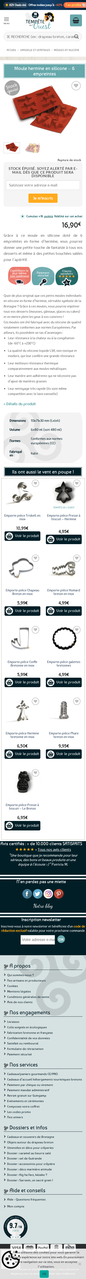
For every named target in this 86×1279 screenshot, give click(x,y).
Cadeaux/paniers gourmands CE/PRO (32, 1074)
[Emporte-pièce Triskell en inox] (22, 492)
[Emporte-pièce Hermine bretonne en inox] (22, 710)
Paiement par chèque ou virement (30, 1085)
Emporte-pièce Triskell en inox (22, 517)
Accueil (11, 49)
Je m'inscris (43, 198)
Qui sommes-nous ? (20, 975)
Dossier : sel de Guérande (24, 1158)
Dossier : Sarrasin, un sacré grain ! (30, 1180)
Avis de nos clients (19, 1002)
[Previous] (11, 109)
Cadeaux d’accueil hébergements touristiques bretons (44, 1079)
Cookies (12, 986)
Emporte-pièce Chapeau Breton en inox (22, 591)
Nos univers (15, 1117)
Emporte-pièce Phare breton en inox (64, 734)
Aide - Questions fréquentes (26, 1199)
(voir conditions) (19, 275)
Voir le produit (27, 535)
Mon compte (15, 1206)
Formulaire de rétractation (25, 1049)
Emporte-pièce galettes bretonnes (63, 663)
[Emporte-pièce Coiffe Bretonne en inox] (22, 638)
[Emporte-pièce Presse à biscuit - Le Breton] (22, 781)
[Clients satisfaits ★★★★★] (66, 285)
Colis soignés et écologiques (27, 1027)
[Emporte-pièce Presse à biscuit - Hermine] (63, 492)
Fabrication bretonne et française (30, 1032)
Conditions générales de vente (28, 997)
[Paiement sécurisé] (43, 285)
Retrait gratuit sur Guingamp (26, 1095)
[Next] (74, 109)
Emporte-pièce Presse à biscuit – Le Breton (22, 806)
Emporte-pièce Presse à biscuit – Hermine (63, 517)
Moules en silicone (66, 49)
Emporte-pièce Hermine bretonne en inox (22, 734)
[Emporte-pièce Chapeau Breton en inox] (22, 567)
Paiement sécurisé (19, 1054)
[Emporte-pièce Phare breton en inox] (63, 710)
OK (44, 1274)
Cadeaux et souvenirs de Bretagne (30, 1137)
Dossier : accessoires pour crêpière (31, 1164)
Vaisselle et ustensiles (35, 49)
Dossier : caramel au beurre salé (29, 1153)
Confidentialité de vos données (28, 1038)
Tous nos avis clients (54, 849)
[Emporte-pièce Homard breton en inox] (63, 567)
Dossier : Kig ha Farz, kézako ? (27, 1175)
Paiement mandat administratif (28, 1090)
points (48, 216)
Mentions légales (19, 991)
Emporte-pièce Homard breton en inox (63, 591)
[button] (7, 20)
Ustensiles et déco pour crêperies (30, 1147)
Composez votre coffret (23, 1106)
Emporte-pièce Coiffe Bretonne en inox (22, 663)
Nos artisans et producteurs (26, 980)
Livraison (13, 1022)
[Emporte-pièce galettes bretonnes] (63, 638)
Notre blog (43, 906)
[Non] (79, 1265)
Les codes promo (19, 1112)
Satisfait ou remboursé (22, 1043)
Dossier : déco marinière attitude (29, 1169)
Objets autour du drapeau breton (30, 1142)
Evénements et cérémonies (25, 1101)
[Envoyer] (76, 36)
